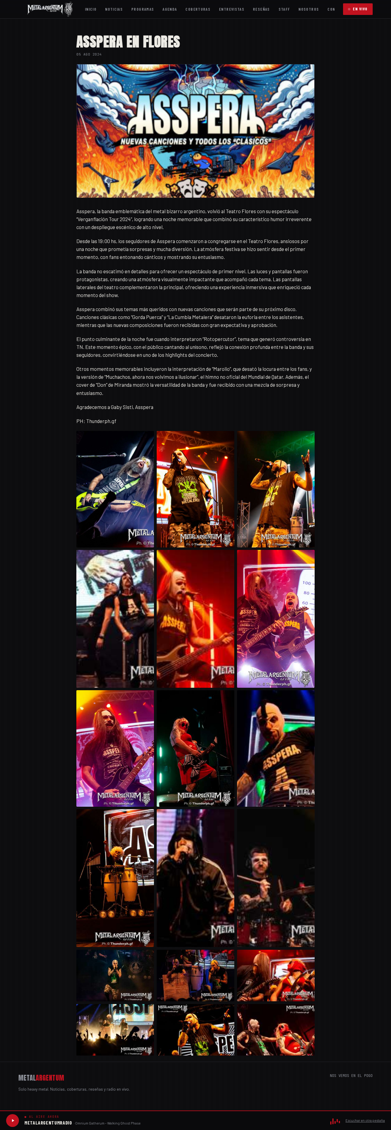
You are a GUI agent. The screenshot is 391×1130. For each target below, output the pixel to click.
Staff (284, 9)
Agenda (170, 9)
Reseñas (261, 9)
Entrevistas (231, 9)
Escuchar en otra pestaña (365, 1120)
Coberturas (197, 9)
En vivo (360, 8)
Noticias (114, 9)
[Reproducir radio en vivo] (12, 1120)
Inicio (91, 9)
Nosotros (308, 9)
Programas (142, 9)
